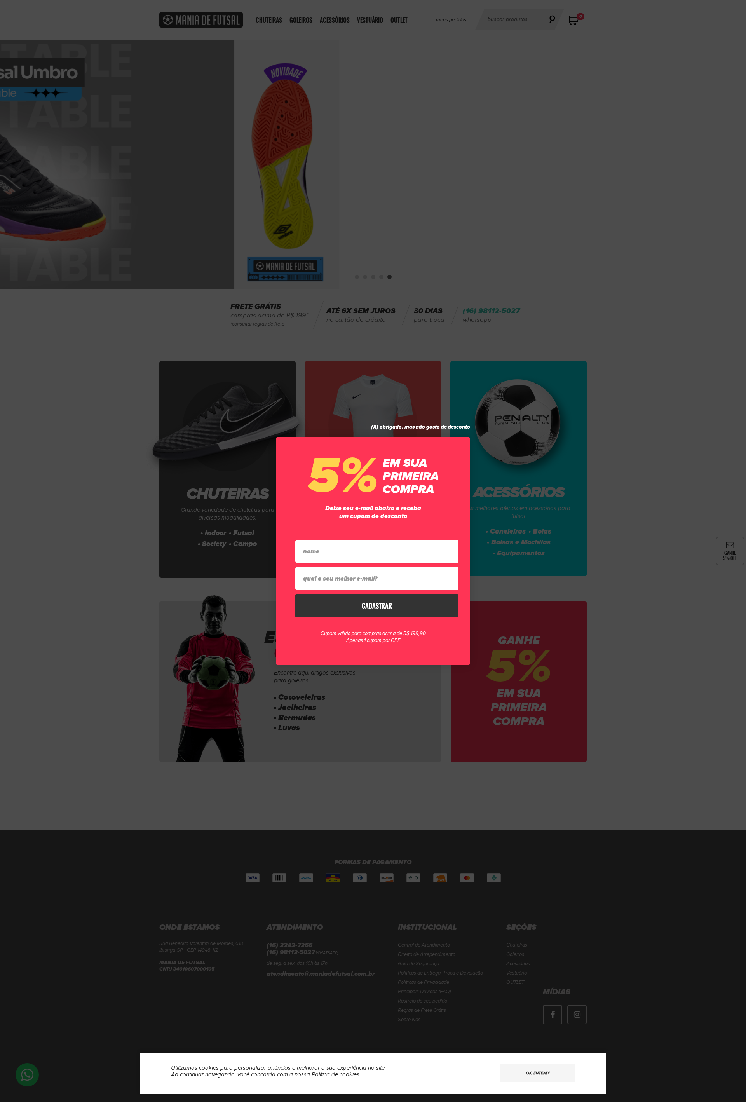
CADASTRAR (377, 605)
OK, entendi (537, 1073)
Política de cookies (335, 1074)
